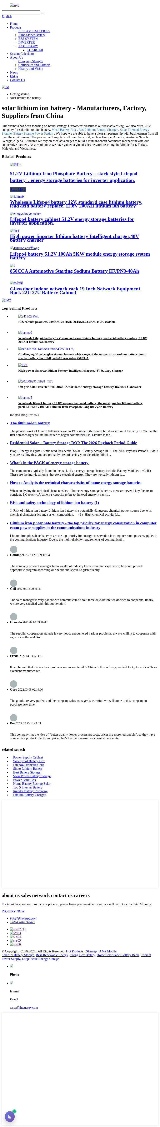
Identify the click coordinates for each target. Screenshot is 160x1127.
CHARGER (35, 50)
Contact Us (17, 80)
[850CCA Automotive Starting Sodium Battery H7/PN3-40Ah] (12, 265)
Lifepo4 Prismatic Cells (28, 765)
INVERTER (26, 42)
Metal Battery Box (64, 129)
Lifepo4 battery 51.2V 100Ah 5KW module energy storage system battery (80, 255)
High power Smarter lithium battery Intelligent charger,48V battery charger (74, 238)
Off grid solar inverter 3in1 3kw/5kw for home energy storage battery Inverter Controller (79, 387)
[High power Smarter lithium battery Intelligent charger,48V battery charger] (14, 230)
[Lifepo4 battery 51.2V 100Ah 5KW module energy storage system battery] (24, 248)
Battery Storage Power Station (33, 133)
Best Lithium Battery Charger (98, 129)
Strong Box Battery (82, 955)
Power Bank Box (24, 780)
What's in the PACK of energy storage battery (49, 463)
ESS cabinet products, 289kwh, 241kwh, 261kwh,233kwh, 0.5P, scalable (66, 322)
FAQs (14, 76)
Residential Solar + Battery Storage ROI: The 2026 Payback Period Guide (73, 443)
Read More (17, 189)
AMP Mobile (107, 951)
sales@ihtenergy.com (24, 1007)
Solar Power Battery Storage (32, 776)
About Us (16, 57)
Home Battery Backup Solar (31, 783)
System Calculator (22, 53)
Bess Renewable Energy (52, 955)
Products (15, 27)
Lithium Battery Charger (29, 795)
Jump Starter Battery (31, 35)
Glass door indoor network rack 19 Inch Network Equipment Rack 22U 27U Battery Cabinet (75, 290)
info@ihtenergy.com (23, 918)
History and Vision (30, 68)
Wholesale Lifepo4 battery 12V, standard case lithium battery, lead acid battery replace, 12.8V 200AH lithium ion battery (76, 204)
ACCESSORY (28, 46)
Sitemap (91, 951)
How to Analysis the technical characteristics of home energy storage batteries (75, 482)
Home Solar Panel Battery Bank (118, 955)
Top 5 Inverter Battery (27, 787)
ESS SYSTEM (28, 38)
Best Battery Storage (26, 772)
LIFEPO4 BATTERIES (34, 31)
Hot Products (74, 951)
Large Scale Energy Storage (40, 959)
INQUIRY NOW (13, 911)
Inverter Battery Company (30, 791)
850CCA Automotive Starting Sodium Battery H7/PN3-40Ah (74, 271)
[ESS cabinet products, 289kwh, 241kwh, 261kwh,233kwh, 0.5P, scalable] (28, 316)
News (14, 72)
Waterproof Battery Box (29, 761)
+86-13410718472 (22, 922)
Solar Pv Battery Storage (18, 955)
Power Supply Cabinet (28, 757)
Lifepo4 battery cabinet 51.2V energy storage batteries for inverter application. (72, 221)
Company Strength (30, 61)
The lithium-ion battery (30, 423)
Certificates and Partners (34, 65)
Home (14, 23)
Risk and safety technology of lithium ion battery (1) (54, 502)
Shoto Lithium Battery (27, 768)
